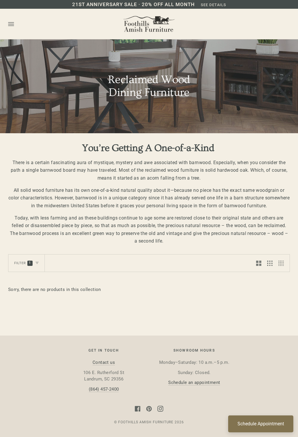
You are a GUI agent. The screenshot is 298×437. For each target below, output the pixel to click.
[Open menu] (17, 24)
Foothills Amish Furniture (146, 422)
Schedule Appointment (260, 424)
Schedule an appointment (194, 382)
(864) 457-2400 (104, 389)
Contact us (104, 362)
